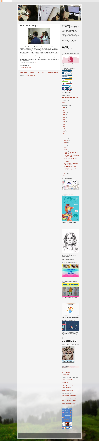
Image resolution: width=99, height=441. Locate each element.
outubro (66, 138)
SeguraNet (64, 388)
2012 (64, 128)
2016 (64, 121)
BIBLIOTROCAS (67, 170)
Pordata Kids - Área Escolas (68, 385)
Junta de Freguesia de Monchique (69, 400)
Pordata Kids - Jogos (66, 387)
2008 (64, 175)
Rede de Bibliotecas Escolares (68, 403)
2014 (64, 124)
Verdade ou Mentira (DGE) (67, 390)
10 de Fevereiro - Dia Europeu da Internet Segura (71, 164)
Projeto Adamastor (66, 374)
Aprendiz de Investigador (67, 379)
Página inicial (41, 72)
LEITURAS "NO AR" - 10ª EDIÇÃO (71, 158)
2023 (64, 108)
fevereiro (66, 151)
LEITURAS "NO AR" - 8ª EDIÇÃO (71, 166)
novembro (66, 136)
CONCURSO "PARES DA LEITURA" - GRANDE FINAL (71, 156)
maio (65, 145)
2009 (64, 133)
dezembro (66, 135)
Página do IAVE (65, 382)
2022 (64, 110)
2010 (64, 131)
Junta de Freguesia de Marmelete (69, 398)
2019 (64, 115)
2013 (64, 126)
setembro (66, 140)
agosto (65, 142)
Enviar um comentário (26, 67)
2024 (64, 107)
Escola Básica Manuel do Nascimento (70, 97)
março (65, 149)
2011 (64, 130)
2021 (64, 112)
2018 (64, 117)
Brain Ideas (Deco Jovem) (67, 380)
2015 (64, 123)
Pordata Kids (64, 384)
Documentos (64, 102)
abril (65, 147)
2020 (64, 114)
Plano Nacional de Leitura (67, 401)
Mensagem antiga (53, 72)
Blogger (59, 435)
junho (65, 143)
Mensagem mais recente (27, 72)
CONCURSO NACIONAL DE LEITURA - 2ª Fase (70, 169)
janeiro (65, 173)
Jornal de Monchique (66, 397)
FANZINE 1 (66, 161)
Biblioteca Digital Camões (67, 372)
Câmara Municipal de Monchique (69, 395)
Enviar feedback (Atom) (30, 75)
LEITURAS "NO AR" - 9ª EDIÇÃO (71, 160)
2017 (64, 119)
